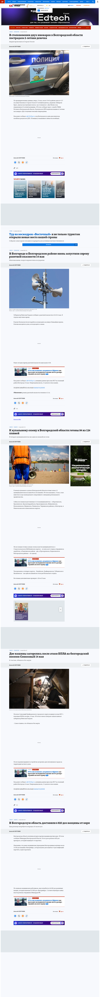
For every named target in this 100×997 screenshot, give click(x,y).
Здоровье (65, 1)
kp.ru (62, 158)
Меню (2, 1)
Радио (71, 5)
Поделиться (87, 46)
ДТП (17, 168)
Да (38, 10)
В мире (53, 1)
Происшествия (72, 27)
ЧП (16, 408)
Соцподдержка (73, 1)
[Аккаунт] (97, 1)
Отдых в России (53, 27)
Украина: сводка (39, 27)
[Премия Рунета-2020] (30, 5)
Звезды (58, 1)
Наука (81, 1)
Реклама (78, 5)
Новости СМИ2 (17, 419)
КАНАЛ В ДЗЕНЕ (39, 388)
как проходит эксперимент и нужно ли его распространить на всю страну (45, 372)
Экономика (46, 1)
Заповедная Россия (63, 27)
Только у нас (25, 27)
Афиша (79, 27)
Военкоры (31, 27)
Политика (31, 1)
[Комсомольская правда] (17, 5)
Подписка (86, 5)
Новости (18, 27)
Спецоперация (22, 1)
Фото (9, 1)
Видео (14, 1)
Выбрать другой (44, 10)
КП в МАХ (46, 27)
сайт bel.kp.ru (30, 116)
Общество (38, 1)
